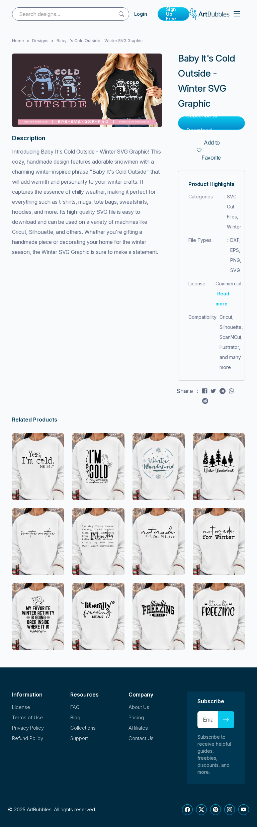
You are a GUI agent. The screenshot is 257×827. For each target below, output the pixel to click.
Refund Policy (27, 738)
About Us (138, 707)
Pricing (136, 717)
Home (18, 40)
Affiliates (138, 727)
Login (140, 14)
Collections (83, 727)
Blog (75, 717)
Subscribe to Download (202, 123)
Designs (40, 40)
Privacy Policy (28, 727)
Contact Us (141, 738)
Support (79, 738)
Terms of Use (27, 717)
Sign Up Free (171, 14)
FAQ (75, 707)
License (21, 707)
